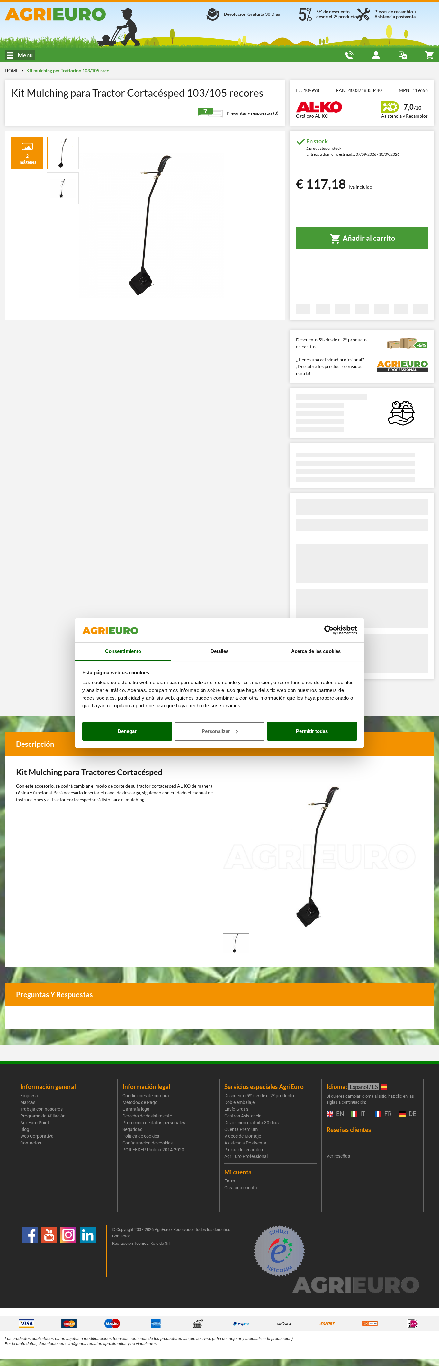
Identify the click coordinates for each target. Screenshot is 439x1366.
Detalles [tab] (220, 651)
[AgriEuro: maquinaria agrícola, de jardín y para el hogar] (73, 14)
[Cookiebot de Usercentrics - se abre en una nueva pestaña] (329, 630)
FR (387, 1114)
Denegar (127, 731)
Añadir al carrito (368, 238)
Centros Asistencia (243, 1115)
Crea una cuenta (240, 1187)
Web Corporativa (37, 1136)
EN (339, 1114)
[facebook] (30, 1251)
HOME (12, 70)
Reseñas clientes (349, 1129)
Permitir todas (312, 731)
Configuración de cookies (147, 1142)
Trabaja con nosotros (41, 1109)
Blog (24, 1129)
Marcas (27, 1102)
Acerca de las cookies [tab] (316, 651)
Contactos (30, 1142)
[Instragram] (68, 1251)
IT (362, 1114)
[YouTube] (49, 1251)
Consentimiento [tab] (123, 651)
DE (411, 1114)
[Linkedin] (87, 1251)
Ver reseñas (338, 1156)
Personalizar (216, 731)
